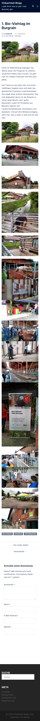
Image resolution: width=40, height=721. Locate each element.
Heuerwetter (19, 551)
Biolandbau (7, 534)
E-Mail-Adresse (11, 615)
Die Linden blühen (20, 545)
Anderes (17, 36)
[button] (33, 6)
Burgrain (18, 534)
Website (7, 627)
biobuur (8, 34)
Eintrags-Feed (7, 695)
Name (7, 604)
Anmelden (6, 692)
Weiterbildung (30, 534)
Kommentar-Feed (9, 698)
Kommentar (9, 584)
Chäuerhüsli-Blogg (12, 3)
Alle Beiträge (7, 36)
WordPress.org (8, 701)
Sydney (27, 717)
